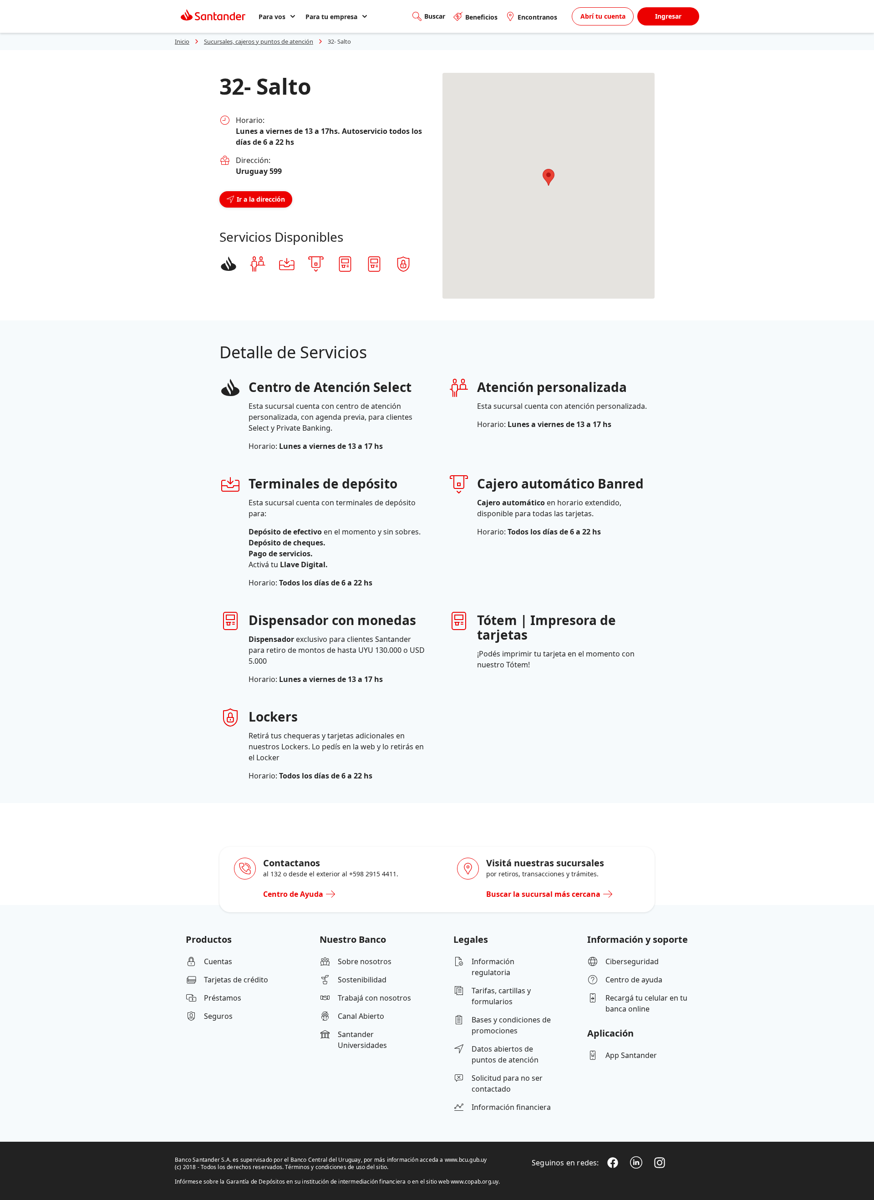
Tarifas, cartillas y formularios (501, 996)
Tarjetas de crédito (236, 980)
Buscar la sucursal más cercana (543, 894)
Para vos (272, 16)
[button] (548, 177)
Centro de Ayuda (293, 894)
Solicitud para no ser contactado (507, 1083)
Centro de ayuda (633, 980)
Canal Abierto (361, 1016)
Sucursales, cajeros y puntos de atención (258, 41)
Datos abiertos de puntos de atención (505, 1054)
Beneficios (481, 17)
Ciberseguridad (632, 961)
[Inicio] (213, 16)
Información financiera (511, 1107)
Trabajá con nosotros (374, 998)
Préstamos (222, 998)
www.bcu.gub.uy (466, 1160)
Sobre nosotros (364, 961)
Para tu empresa (331, 16)
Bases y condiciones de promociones (511, 1025)
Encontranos (537, 17)
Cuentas (218, 961)
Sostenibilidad (362, 980)
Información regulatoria (493, 966)
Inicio (182, 41)
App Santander (631, 1055)
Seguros (218, 1016)
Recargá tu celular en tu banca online (646, 1003)
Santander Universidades (362, 1039)
